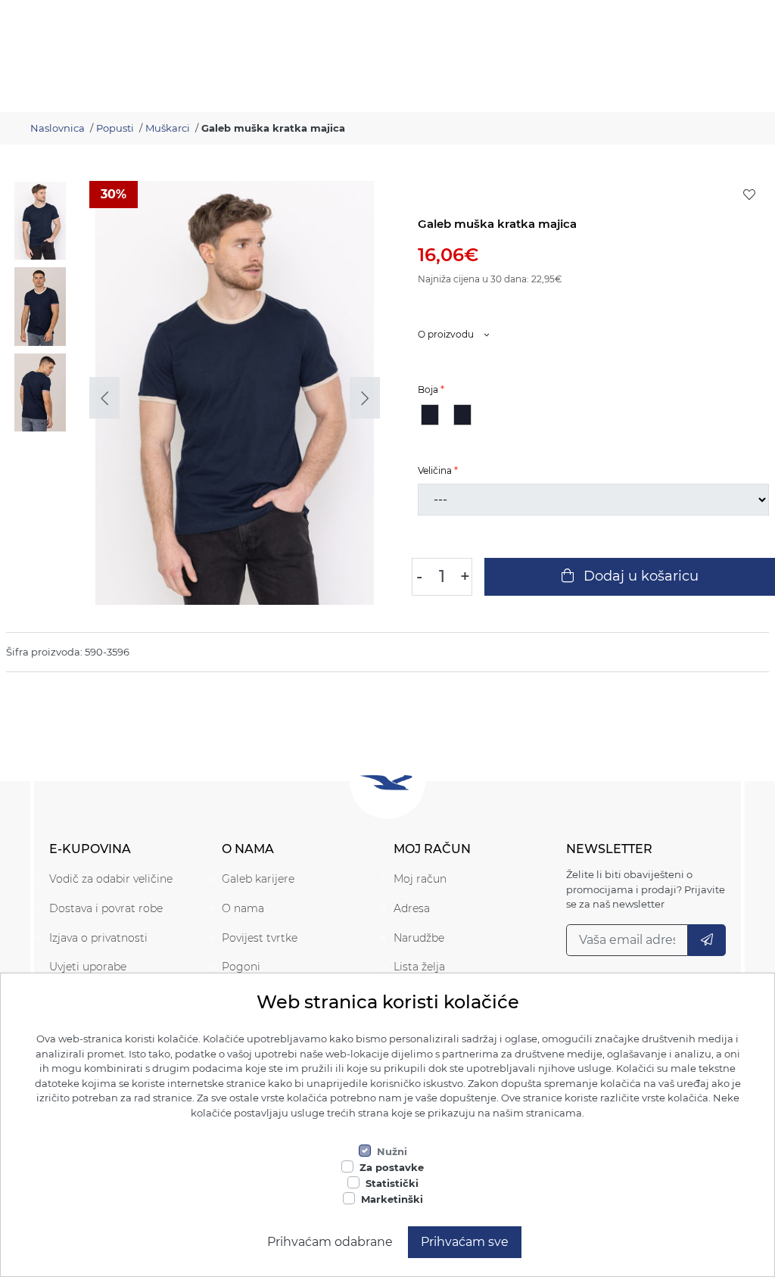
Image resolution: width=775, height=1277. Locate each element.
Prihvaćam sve (465, 1242)
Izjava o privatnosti (98, 938)
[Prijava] (707, 940)
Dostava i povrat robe (106, 908)
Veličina (435, 470)
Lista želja (419, 966)
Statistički (392, 1183)
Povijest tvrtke (259, 938)
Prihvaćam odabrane (330, 1242)
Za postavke (391, 1167)
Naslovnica (57, 128)
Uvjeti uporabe (87, 966)
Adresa (412, 908)
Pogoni (241, 966)
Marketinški (392, 1199)
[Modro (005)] (462, 414)
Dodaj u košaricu (639, 576)
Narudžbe (419, 938)
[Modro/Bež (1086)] (430, 414)
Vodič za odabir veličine (111, 879)
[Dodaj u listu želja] (749, 194)
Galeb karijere (258, 879)
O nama (243, 908)
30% (113, 194)
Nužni (392, 1151)
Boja (428, 389)
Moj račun (420, 879)
